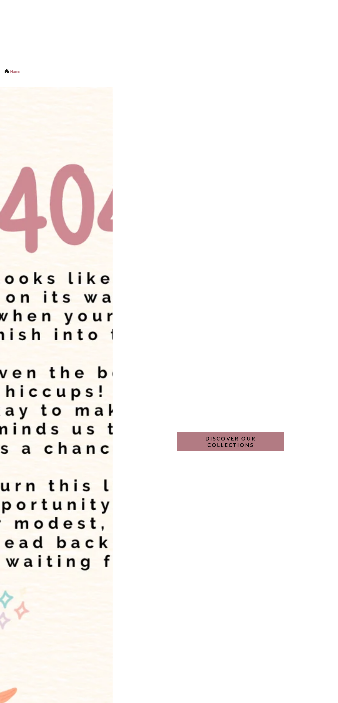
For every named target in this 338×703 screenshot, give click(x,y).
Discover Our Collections (230, 441)
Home (15, 71)
